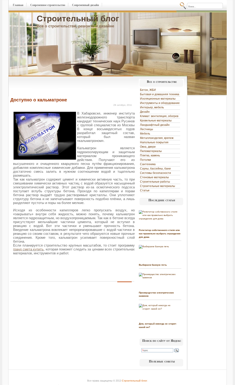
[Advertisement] (64, 87)
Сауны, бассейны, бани (155, 168)
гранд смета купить (28, 249)
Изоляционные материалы (158, 98)
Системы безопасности (155, 173)
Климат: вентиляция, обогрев (159, 116)
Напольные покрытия (154, 142)
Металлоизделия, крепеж (156, 138)
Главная (18, 5)
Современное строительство (47, 5)
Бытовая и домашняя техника (159, 94)
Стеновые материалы (154, 177)
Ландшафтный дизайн (155, 124)
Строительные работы (155, 181)
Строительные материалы (157, 186)
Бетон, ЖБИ (148, 90)
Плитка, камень (150, 155)
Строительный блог (78, 18)
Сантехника (148, 164)
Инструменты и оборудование (160, 103)
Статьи (144, 190)
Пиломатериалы (151, 151)
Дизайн (145, 111)
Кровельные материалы (156, 120)
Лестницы (146, 129)
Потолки (145, 159)
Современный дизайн (85, 5)
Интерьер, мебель (152, 107)
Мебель (145, 133)
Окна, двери (148, 146)
